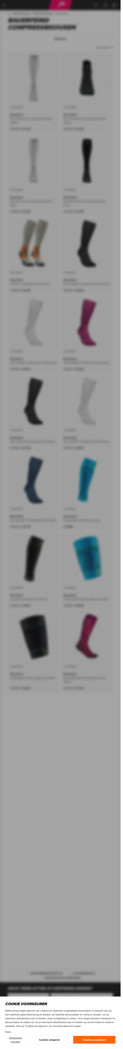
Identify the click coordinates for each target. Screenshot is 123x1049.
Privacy (8, 1032)
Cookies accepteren (94, 1039)
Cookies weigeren (49, 1039)
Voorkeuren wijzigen (15, 1039)
